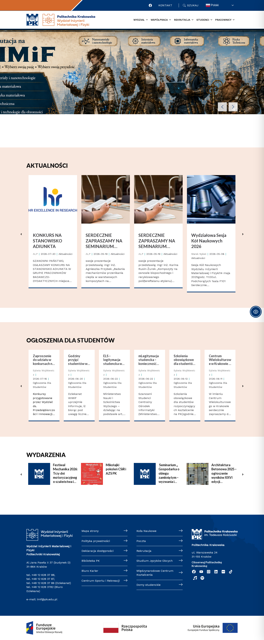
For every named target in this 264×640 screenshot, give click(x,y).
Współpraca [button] (159, 19)
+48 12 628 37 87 (43, 579)
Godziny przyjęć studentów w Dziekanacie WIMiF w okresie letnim (78, 360)
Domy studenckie (148, 584)
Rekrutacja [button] (182, 19)
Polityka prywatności (96, 541)
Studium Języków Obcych (154, 560)
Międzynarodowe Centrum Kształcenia (154, 572)
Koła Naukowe (146, 531)
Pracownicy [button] (223, 19)
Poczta (141, 541)
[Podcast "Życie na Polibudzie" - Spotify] (202, 578)
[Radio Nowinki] (195, 578)
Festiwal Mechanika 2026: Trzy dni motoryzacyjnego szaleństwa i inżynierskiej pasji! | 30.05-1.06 (65, 473)
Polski (214, 5)
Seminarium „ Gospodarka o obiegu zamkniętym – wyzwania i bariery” (169, 473)
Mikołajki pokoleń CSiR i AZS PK (116, 469)
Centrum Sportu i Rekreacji (101, 580)
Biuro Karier (90, 570)
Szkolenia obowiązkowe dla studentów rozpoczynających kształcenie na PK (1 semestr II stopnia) (184, 360)
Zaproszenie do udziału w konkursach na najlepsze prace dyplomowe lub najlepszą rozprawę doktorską (44, 360)
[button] (222, 106)
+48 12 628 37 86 (43, 583)
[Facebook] (150, 5)
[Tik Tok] (230, 571)
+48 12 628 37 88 (43, 575)
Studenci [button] (202, 19)
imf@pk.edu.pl (47, 599)
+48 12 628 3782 (43, 587)
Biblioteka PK (91, 560)
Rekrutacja (143, 551)
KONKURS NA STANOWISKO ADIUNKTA (47, 241)
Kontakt (165, 5)
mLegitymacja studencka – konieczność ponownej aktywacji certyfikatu (148, 360)
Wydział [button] (139, 19)
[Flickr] (223, 571)
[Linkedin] (216, 571)
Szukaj (192, 5)
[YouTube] (201, 571)
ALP (35, 253)
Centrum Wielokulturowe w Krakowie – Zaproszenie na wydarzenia (220, 360)
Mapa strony (90, 531)
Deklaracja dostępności (98, 551)
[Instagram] (208, 571)
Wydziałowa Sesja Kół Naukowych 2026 (208, 241)
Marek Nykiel (198, 253)
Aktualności (65, 253)
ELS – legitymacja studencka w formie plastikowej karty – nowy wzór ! (112, 360)
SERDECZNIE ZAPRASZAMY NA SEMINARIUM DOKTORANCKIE (104, 241)
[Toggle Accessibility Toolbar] (255, 311)
